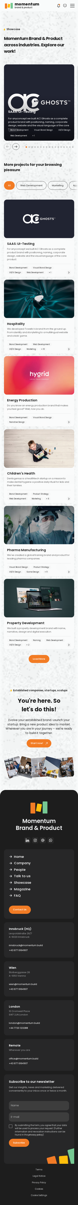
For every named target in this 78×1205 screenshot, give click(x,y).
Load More (39, 658)
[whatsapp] (51, 840)
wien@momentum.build (23, 984)
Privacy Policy (39, 1183)
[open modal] (58, 5)
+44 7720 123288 (18, 1027)
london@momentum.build (24, 1023)
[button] (71, 5)
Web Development (31, 185)
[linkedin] (27, 840)
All (9, 185)
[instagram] (35, 840)
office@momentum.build (23, 1058)
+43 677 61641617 (18, 950)
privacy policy (35, 1134)
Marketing (57, 185)
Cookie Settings (39, 1195)
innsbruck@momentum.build (26, 945)
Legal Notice (39, 1176)
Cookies (39, 1189)
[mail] (43, 840)
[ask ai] (65, 5)
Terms (39, 1170)
